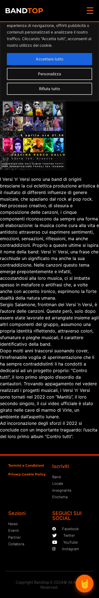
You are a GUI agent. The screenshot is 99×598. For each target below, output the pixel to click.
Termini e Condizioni (26, 465)
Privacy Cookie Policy (27, 474)
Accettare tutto (49, 59)
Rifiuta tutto (49, 88)
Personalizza (49, 73)
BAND (24, 10)
